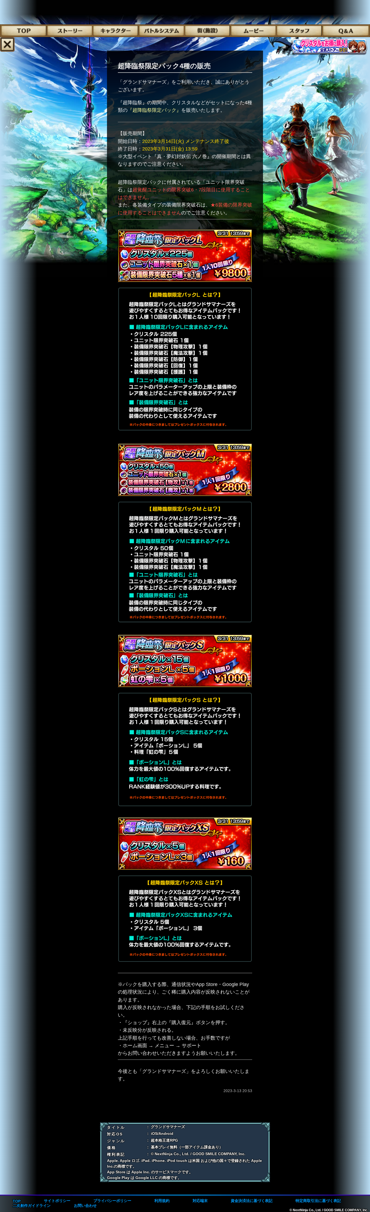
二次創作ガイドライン (32, 1205)
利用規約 (162, 1200)
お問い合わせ (85, 1205)
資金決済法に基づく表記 (251, 1200)
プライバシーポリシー (112, 1200)
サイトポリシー (57, 1200)
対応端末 (200, 1200)
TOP (17, 1201)
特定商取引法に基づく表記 (318, 1200)
